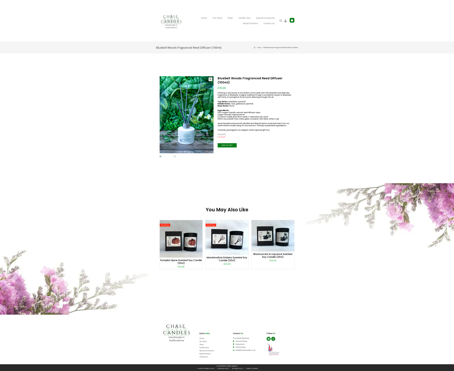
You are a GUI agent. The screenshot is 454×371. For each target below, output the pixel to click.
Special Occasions (265, 18)
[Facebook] (269, 339)
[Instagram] (273, 339)
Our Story (217, 18)
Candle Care (244, 18)
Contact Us (269, 23)
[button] (280, 20)
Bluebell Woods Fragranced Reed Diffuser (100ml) (280, 47)
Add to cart (227, 145)
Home (204, 18)
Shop (230, 18)
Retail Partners (250, 23)
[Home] (254, 47)
